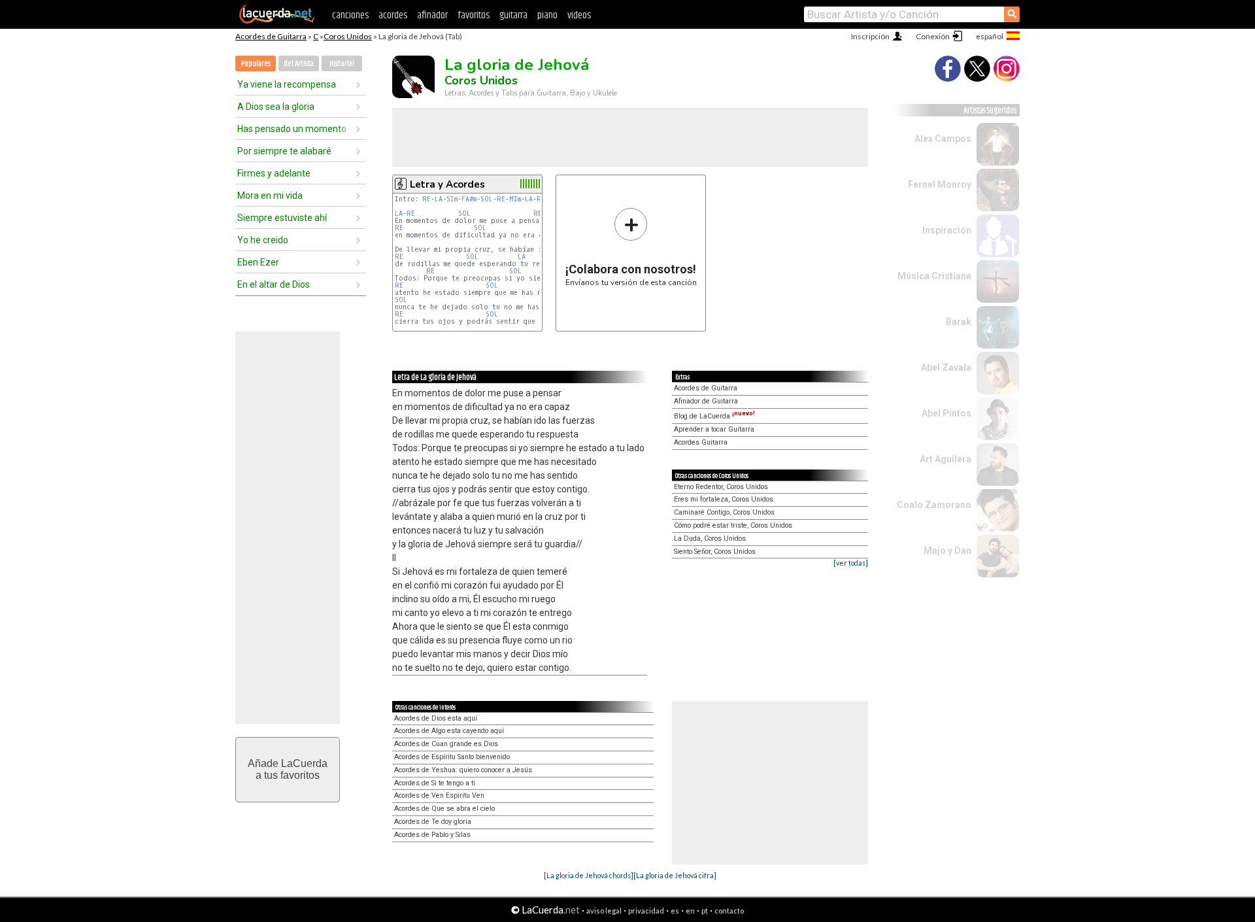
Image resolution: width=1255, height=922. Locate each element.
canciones (350, 15)
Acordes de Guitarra (271, 36)
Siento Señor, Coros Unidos (715, 551)
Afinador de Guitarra (706, 401)
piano (547, 15)
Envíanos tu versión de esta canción (631, 247)
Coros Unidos (348, 36)
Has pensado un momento (291, 129)
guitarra (513, 15)
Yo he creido (262, 240)
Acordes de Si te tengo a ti (434, 783)
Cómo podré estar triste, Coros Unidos (733, 525)
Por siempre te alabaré (284, 151)
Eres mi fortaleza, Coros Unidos (723, 499)
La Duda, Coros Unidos (710, 538)
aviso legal (604, 910)
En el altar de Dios (273, 284)
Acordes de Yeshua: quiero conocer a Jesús (463, 770)
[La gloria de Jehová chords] (588, 875)
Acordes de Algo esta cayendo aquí (449, 730)
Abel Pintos (946, 413)
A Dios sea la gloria (275, 106)
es (675, 910)
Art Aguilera (945, 459)
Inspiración (946, 230)
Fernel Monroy (939, 184)
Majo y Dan (947, 550)
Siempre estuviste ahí (282, 218)
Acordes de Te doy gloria (432, 821)
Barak (958, 321)
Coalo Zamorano (934, 505)
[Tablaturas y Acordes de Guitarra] (277, 21)
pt (704, 910)
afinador (432, 15)
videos (579, 15)
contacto (729, 910)
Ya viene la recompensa (286, 84)
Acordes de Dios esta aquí (435, 718)
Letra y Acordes (447, 184)
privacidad (646, 910)
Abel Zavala (946, 367)
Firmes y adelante (273, 173)
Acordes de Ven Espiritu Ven (439, 795)
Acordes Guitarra (701, 442)
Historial (341, 64)
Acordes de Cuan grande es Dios (446, 744)
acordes (392, 15)
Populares (256, 64)
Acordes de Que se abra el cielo (444, 808)
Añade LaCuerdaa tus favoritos (287, 769)
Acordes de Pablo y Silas (432, 834)
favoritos (474, 15)
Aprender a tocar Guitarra (714, 429)
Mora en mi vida (270, 195)
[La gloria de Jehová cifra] (674, 875)
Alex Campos (942, 138)
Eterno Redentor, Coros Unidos (721, 487)
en (690, 910)
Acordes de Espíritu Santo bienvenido (452, 757)
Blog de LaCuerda (714, 416)
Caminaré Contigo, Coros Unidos (724, 512)
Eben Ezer (258, 262)
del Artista (299, 64)
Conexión (933, 36)
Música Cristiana (934, 276)
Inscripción (870, 36)
